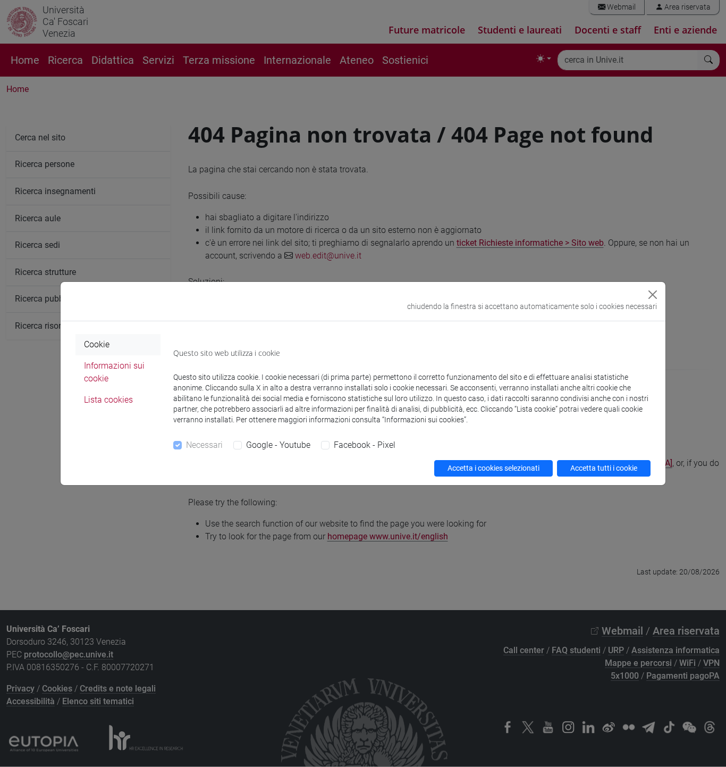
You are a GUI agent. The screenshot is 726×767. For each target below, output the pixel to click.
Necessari (204, 445)
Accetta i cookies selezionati (493, 468)
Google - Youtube (278, 445)
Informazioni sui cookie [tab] (114, 372)
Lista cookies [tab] (108, 400)
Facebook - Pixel (364, 445)
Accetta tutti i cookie (603, 468)
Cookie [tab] (96, 344)
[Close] (652, 294)
